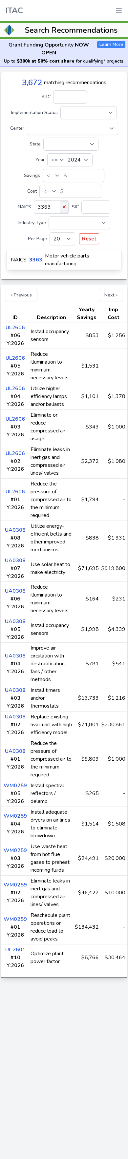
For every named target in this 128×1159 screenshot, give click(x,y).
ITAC (14, 10)
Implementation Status (34, 112)
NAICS (24, 207)
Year (40, 160)
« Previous (21, 295)
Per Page (37, 239)
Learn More (111, 44)
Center (17, 128)
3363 (35, 259)
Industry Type (32, 222)
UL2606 (15, 327)
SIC (75, 207)
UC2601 (15, 949)
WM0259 (15, 785)
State (35, 144)
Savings (32, 175)
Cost (32, 191)
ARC (46, 97)
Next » (110, 295)
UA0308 (15, 530)
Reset (89, 238)
